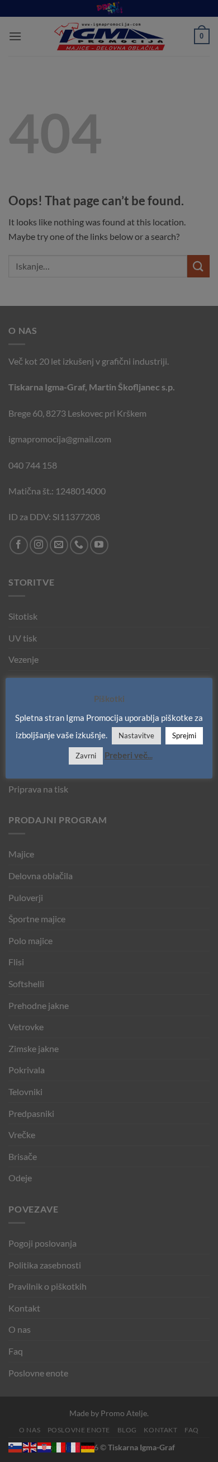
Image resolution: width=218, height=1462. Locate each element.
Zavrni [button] (85, 755)
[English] (30, 1446)
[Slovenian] (15, 1446)
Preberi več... (129, 755)
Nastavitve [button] (136, 735)
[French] (74, 1446)
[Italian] (59, 1446)
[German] (88, 1446)
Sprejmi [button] (184, 735)
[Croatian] (44, 1446)
